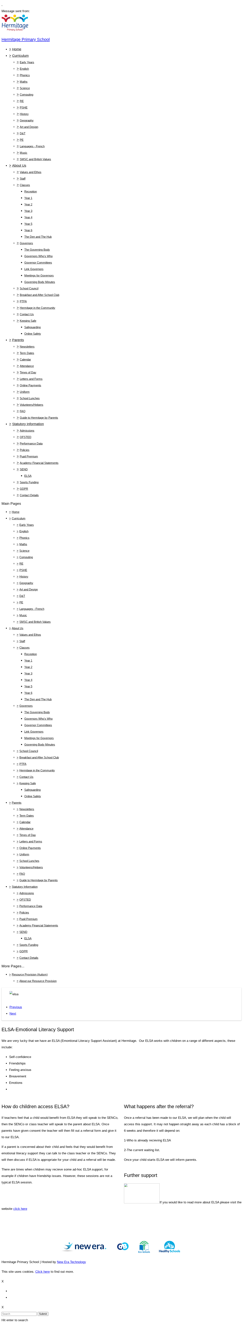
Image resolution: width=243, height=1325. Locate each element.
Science (25, 88)
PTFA (23, 301)
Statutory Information (28, 424)
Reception (30, 191)
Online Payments (30, 385)
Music (23, 152)
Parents (18, 340)
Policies (24, 450)
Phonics (25, 75)
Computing (26, 94)
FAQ (22, 411)
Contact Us (27, 314)
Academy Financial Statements (39, 462)
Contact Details (29, 495)
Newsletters (27, 346)
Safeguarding (32, 327)
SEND (24, 469)
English (24, 68)
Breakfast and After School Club (39, 294)
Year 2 (28, 204)
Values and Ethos (30, 172)
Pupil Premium (29, 456)
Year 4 (28, 217)
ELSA (28, 475)
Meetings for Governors (39, 275)
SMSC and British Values (35, 159)
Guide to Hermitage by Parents (39, 417)
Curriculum (20, 56)
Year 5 (28, 223)
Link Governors (33, 269)
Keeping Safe (28, 320)
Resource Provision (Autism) (30, 974)
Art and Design (29, 126)
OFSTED (25, 437)
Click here (42, 1271)
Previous (15, 1007)
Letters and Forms (31, 378)
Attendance (27, 366)
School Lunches (30, 398)
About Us (19, 165)
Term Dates (27, 353)
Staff (22, 178)
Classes (25, 185)
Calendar (25, 359)
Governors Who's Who (38, 256)
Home (16, 49)
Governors (26, 243)
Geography (27, 120)
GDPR (24, 488)
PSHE (24, 107)
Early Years (27, 62)
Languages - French (32, 146)
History (24, 114)
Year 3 (28, 210)
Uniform (25, 391)
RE (22, 101)
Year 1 (28, 198)
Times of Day (28, 372)
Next (12, 1013)
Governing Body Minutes (39, 282)
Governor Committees (38, 262)
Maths (24, 81)
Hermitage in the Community (37, 307)
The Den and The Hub (38, 236)
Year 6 (28, 230)
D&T (22, 133)
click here (20, 1209)
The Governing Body (37, 249)
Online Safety (32, 333)
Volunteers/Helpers (31, 404)
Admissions (27, 430)
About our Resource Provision (38, 981)
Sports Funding (29, 482)
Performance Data (31, 443)
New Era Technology (71, 1262)
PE (22, 139)
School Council (29, 288)
